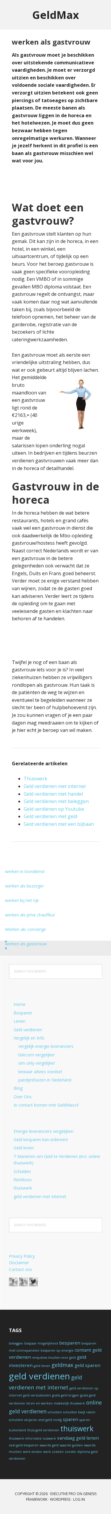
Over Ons (23, 1096)
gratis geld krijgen (65, 1395)
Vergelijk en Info (29, 1038)
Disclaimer (19, 1262)
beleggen (16, 1343)
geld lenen (42, 1366)
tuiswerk (49, 1438)
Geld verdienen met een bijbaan (59, 824)
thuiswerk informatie (25, 1438)
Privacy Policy (22, 1256)
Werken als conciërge (25, 929)
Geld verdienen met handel (53, 794)
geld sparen (87, 1365)
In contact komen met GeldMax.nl (46, 1105)
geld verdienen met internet (40, 1196)
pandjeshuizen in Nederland (44, 1080)
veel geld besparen (23, 1445)
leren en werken (39, 1403)
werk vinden (32, 1452)
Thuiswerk (35, 778)
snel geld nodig (50, 1420)
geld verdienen (39, 1376)
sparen (70, 1419)
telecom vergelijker (36, 1055)
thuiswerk (23, 1188)
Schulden (22, 1171)
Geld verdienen (28, 1029)
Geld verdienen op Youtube (54, 809)
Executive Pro (63, 1493)
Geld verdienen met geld (50, 816)
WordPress (60, 1499)
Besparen (23, 1013)
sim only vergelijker (36, 1063)
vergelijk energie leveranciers (45, 1046)
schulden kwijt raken (79, 1412)
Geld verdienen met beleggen (56, 801)
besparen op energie (57, 1350)
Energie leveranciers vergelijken (43, 1131)
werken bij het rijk (22, 900)
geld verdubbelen (37, 1395)
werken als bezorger (24, 886)
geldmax (62, 1364)
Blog (18, 1088)
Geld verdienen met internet (55, 786)
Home (19, 1004)
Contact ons (20, 1269)
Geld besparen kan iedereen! (41, 1139)
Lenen (19, 1021)
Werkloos (23, 1179)
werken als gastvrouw (26, 944)
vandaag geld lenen (78, 1438)
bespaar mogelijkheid (41, 1343)
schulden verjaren (23, 1420)
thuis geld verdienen (43, 1430)
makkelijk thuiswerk (69, 1403)
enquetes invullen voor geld (54, 1357)
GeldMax (55, 15)
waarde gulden (71, 1445)
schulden (55, 1412)
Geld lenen (24, 1148)
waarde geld (49, 1445)
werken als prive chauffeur (30, 915)
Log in (79, 1499)
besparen (69, 1343)
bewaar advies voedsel (40, 1071)
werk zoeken (53, 1452)
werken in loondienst (25, 871)
